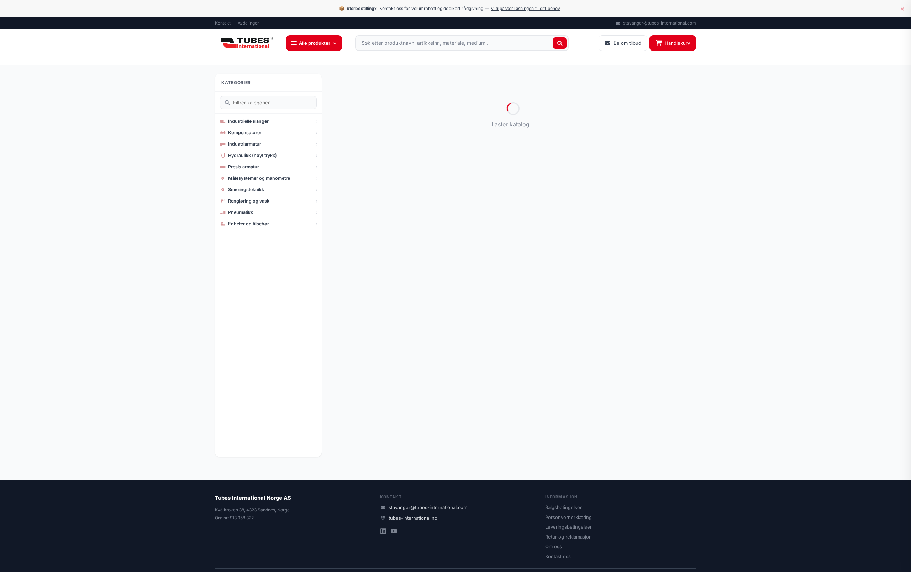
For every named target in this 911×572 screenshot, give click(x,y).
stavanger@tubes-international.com (659, 23)
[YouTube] (394, 532)
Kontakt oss (558, 556)
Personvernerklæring (568, 517)
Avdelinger (248, 23)
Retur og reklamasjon (568, 537)
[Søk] (560, 43)
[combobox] (462, 43)
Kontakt (223, 23)
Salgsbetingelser (563, 507)
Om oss (553, 546)
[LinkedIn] (383, 532)
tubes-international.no (413, 518)
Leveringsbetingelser (568, 527)
